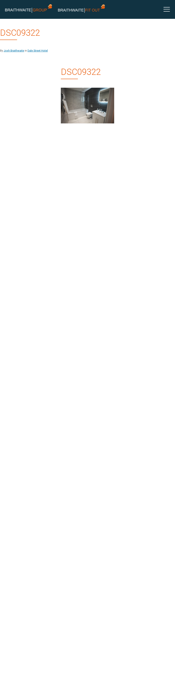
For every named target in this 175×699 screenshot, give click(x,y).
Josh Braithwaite (14, 50)
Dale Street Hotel (38, 50)
